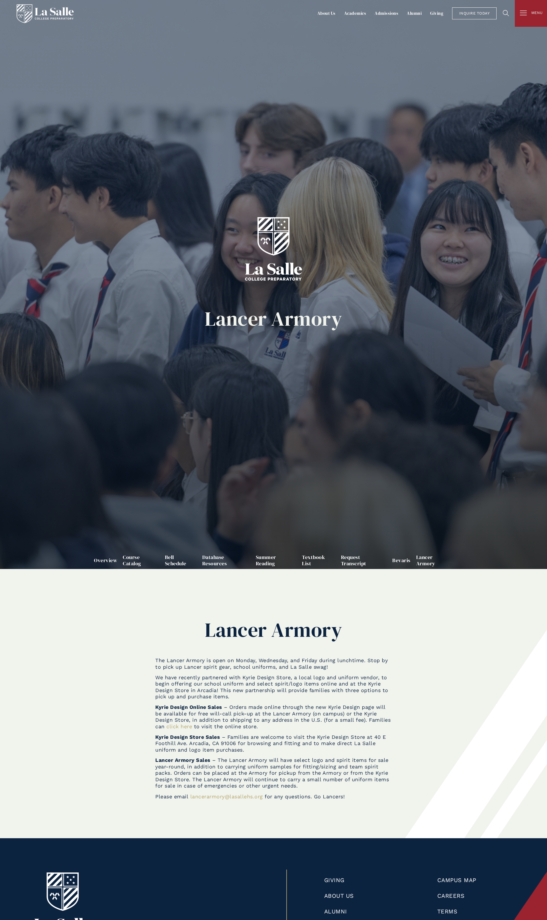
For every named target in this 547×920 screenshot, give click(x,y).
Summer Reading (266, 560)
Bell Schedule (175, 560)
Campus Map (456, 880)
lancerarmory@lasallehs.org (226, 796)
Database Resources (214, 560)
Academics (355, 13)
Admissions (386, 13)
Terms (447, 911)
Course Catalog (132, 560)
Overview (105, 560)
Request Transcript (353, 560)
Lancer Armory (425, 560)
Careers (451, 895)
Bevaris (401, 560)
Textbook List (313, 560)
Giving (436, 13)
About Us (326, 13)
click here (179, 726)
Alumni (414, 13)
